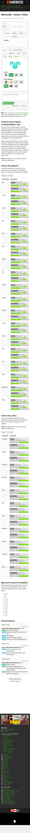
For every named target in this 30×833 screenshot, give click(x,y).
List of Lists (6, 788)
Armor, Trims (22, 7)
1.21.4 (6, 606)
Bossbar (5, 761)
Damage (5, 763)
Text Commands (8, 782)
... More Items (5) (7, 752)
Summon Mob (7, 756)
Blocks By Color (7, 800)
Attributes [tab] (11, 53)
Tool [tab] (5, 56)
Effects (5, 764)
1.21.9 (6, 601)
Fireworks (5, 739)
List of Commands (8, 729)
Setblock (5, 754)
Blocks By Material (8, 801)
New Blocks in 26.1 (8, 795)
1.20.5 (6, 612)
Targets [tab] (14, 33)
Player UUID (7, 784)
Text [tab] (10, 50)
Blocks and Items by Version (11, 792)
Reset (24, 105)
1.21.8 (6, 603)
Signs (4, 747)
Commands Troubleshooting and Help (18, 113)
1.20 (5, 615)
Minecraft (17, 6)
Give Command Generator (10, 7)
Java (4, 9)
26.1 (5, 597)
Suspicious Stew (7, 750)
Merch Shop (15, 722)
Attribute (5, 759)
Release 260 (5, 659)
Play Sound (6, 772)
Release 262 (5, 625)
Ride (4, 774)
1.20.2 (6, 613)
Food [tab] (24, 53)
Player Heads (6, 743)
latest (3, 175)
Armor (4, 737)
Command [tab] (7, 33)
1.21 (5, 610)
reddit (23, 116)
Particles (5, 771)
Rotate (5, 776)
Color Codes (7, 798)
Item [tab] (5, 50)
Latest (6, 593)
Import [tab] (21, 33)
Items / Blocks (6, 735)
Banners (5, 731)
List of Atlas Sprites (8, 790)
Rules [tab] (18, 53)
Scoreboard (6, 777)
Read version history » (15, 679)
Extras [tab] (16, 56)
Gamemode (6, 768)
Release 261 (5, 643)
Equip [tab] (10, 56)
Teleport (5, 781)
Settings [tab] (14, 36)
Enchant (5, 766)
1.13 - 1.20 (9, 175)
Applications (9, 6)
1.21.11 (6, 599)
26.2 (5, 595)
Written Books (6, 742)
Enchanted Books (7, 740)
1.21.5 (6, 604)
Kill (4, 769)
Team (4, 779)
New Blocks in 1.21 (8, 796)
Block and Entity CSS (9, 803)
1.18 (8, 9)
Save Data (17, 105)
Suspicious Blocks (8, 748)
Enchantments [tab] (18, 50)
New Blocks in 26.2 (8, 793)
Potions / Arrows (7, 745)
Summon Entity (7, 758)
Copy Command (8, 103)
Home (3, 6)
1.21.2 (6, 608)
